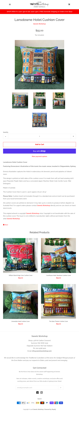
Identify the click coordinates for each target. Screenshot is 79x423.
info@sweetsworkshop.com (42, 351)
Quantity (5, 132)
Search (40, 399)
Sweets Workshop (39, 24)
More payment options (39, 156)
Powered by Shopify (50, 409)
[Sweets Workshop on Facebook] (37, 393)
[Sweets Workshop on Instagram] (41, 393)
